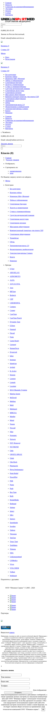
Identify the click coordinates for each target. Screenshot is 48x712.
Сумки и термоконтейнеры (15, 87)
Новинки (8, 113)
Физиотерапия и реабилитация (17, 107)
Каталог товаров (12, 160)
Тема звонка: (6, 677)
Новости (8, 5)
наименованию (15, 171)
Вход (7, 57)
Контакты (9, 15)
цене (11, 173)
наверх (12, 632)
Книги (7, 111)
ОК (43, 709)
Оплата (8, 11)
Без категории (10, 75)
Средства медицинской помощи (17, 89)
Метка (7, 181)
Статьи (8, 13)
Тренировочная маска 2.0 (15, 105)
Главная (8, 3)
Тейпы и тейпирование (14, 81)
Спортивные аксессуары (14, 91)
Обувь (7, 103)
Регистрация (10, 59)
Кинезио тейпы (11, 77)
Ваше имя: (5, 681)
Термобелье (9, 101)
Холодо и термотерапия (14, 85)
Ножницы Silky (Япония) (15, 79)
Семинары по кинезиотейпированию (19, 7)
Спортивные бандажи (13, 83)
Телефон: (4, 686)
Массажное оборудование (15, 95)
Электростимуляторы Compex (16, 109)
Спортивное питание (13, 93)
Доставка (8, 9)
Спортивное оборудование (15, 99)
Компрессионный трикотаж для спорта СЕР (22, 97)
